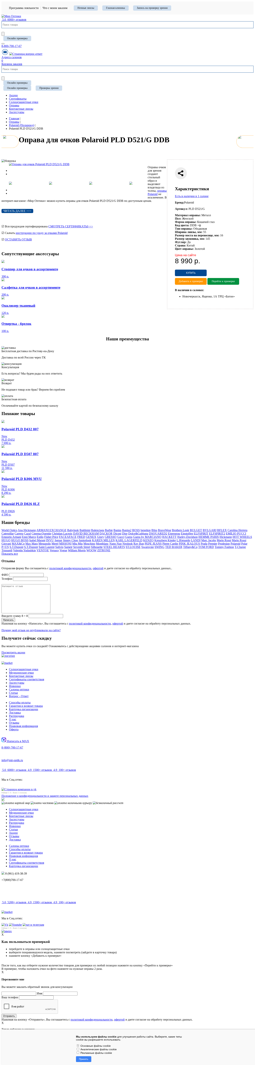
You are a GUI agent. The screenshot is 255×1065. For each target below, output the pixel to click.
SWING (159, 547)
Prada (204, 543)
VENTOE (43, 550)
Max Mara (31, 543)
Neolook (127, 543)
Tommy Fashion (224, 547)
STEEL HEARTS (114, 547)
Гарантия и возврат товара (26, 705)
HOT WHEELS (242, 536)
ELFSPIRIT (201, 533)
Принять (83, 1059)
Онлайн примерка (17, 38)
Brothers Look (180, 530)
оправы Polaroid (157, 192)
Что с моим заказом (55, 8)
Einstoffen (187, 533)
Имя (39, 993)
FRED (81, 536)
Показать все (9, 553)
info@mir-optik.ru (12, 760)
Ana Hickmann (27, 530)
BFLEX (222, 530)
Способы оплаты (20, 702)
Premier (212, 543)
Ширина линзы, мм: (188, 232)
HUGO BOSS (20, 540)
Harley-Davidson (187, 536)
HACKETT (169, 536)
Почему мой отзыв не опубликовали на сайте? (31, 630)
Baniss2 (126, 530)
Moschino (89, 543)
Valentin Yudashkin (24, 550)
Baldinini (85, 530)
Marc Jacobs (208, 540)
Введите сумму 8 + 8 (14, 615)
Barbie (109, 530)
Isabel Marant (37, 540)
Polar (244, 543)
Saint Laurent (47, 547)
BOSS (136, 530)
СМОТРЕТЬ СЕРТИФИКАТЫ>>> (70, 226)
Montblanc (102, 543)
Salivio (59, 547)
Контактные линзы (21, 676)
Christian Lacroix (62, 533)
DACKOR (106, 533)
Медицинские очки (21, 672)
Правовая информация (23, 726)
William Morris (77, 550)
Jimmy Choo (70, 540)
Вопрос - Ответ (19, 696)
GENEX (91, 536)
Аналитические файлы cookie (98, 1049)
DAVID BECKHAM (86, 533)
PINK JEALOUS (189, 543)
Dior (125, 533)
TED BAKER (173, 547)
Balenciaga (97, 530)
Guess (128, 536)
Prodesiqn (224, 543)
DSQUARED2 (158, 533)
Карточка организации (23, 709)
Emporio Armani (11, 536)
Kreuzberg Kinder (165, 540)
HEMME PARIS (208, 536)
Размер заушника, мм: (190, 238)
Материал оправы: (188, 215)
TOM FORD (206, 547)
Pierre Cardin (170, 543)
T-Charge (240, 547)
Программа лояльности (24, 8)
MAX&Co (18, 543)
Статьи (13, 692)
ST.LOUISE (133, 547)
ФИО (4, 574)
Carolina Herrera (237, 530)
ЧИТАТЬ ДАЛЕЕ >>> (17, 210)
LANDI (195, 540)
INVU (50, 540)
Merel (55, 543)
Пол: (178, 218)
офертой (98, 568)
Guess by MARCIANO (147, 536)
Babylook (73, 530)
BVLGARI (209, 530)
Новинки (15, 686)
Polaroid (235, 543)
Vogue (63, 550)
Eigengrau (174, 533)
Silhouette (97, 547)
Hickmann (226, 536)
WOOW (91, 550)
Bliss (154, 530)
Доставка (15, 712)
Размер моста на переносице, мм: (197, 235)
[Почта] (5, 53)
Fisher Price (51, 536)
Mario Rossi (224, 540)
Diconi (117, 533)
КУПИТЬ (191, 272)
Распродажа (16, 716)
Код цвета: (182, 225)
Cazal (27, 533)
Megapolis (44, 543)
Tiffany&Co (190, 547)
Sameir (68, 547)
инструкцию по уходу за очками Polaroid (42, 233)
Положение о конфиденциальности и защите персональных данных (44, 795)
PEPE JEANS (153, 543)
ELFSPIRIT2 (217, 533)
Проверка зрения (48, 88)
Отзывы (14, 722)
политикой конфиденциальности (70, 568)
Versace (54, 550)
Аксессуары (16, 682)
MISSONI (65, 543)
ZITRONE (103, 550)
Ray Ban (138, 543)
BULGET (196, 530)
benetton (146, 530)
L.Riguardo (183, 540)
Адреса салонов (11, 57)
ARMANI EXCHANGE (51, 530)
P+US (5, 547)
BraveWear (164, 530)
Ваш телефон (9, 997)
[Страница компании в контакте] (25, 53)
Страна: (180, 245)
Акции (13, 832)
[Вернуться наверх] (6, 931)
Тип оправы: (183, 228)
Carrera (19, 533)
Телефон (6, 578)
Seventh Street (81, 547)
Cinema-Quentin (41, 533)
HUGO (5, 540)
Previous (14, 170)
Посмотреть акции (13, 652)
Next (12, 174)
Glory (100, 536)
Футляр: (180, 242)
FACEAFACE (68, 536)
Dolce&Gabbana (138, 533)
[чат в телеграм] (33, 924)
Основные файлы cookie (95, 1045)
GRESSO (110, 536)
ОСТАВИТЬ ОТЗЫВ (18, 239)
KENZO (148, 540)
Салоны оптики (19, 689)
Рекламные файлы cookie (96, 1052)
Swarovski (147, 547)
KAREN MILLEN (103, 540)
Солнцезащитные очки (23, 669)
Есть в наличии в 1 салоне (192, 196)
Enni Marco (29, 536)
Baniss (117, 530)
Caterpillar (7, 533)
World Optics (9, 530)
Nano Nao (115, 543)
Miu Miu (77, 543)
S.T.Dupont (16, 547)
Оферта (13, 729)
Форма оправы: (185, 221)
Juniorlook (85, 540)
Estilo (40, 536)
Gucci (120, 536)
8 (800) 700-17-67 (12, 747)
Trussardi (6, 550)
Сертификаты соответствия (26, 679)
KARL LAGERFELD (129, 540)
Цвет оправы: (184, 248)
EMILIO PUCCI (236, 533)
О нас (12, 719)
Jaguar (58, 540)
